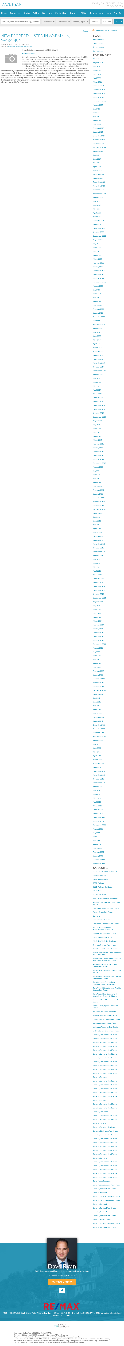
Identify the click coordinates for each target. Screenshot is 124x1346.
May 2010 (97, 798)
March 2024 (97, 170)
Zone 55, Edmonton (100, 1158)
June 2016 (97, 521)
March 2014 (97, 621)
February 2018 (98, 444)
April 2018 (97, 436)
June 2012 (97, 702)
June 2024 (97, 159)
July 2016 (96, 517)
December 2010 (99, 771)
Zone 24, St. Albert (100, 1123)
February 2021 (98, 309)
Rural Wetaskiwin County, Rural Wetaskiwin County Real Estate (105, 995)
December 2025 (99, 90)
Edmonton (97, 916)
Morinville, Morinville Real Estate (105, 941)
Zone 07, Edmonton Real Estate (105, 1058)
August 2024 (98, 151)
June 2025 (97, 113)
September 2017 (99, 463)
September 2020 (99, 324)
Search (119, 22)
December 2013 (99, 632)
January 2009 (98, 856)
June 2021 (97, 294)
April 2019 (97, 390)
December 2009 (99, 817)
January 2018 (98, 448)
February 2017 (98, 490)
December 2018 (99, 405)
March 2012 (97, 713)
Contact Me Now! (62, 1282)
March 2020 (97, 348)
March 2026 (97, 82)
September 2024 (99, 147)
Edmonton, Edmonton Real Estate (106, 924)
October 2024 (98, 143)
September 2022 (99, 236)
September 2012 (99, 690)
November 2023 (99, 186)
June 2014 (97, 609)
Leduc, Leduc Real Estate (102, 937)
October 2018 (98, 413)
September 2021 (99, 282)
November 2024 (99, 140)
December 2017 (99, 452)
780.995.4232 (66, 1315)
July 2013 (96, 652)
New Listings (98, 43)
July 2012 (96, 698)
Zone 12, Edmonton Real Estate (105, 1069)
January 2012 (98, 721)
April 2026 (97, 78)
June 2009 (97, 837)
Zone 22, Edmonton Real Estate (105, 1115)
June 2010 (97, 794)
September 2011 (99, 736)
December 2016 (99, 498)
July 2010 (96, 790)
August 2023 (98, 197)
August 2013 (98, 648)
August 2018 (98, 421)
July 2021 (96, 290)
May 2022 (97, 251)
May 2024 (97, 163)
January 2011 (98, 767)
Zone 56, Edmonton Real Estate (105, 1166)
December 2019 (99, 359)
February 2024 (98, 174)
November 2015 (99, 544)
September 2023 (99, 194)
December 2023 (99, 182)
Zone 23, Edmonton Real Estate (105, 1119)
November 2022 (99, 228)
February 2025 (98, 128)
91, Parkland (97, 891)
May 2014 (97, 613)
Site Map (118, 13)
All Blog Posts (98, 39)
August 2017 (98, 467)
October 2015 (98, 548)
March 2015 (97, 575)
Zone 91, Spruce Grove (102, 1219)
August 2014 (98, 602)
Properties (15, 13)
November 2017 (99, 455)
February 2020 (98, 351)
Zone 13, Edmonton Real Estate (105, 1073)
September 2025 (99, 101)
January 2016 (98, 540)
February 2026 (98, 86)
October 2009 (98, 821)
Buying (26, 13)
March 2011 (97, 760)
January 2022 (98, 267)
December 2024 (99, 136)
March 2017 (97, 486)
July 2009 (96, 833)
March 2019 (97, 394)
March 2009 (97, 848)
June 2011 (97, 748)
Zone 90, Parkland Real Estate (104, 1208)
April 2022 (97, 255)
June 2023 (97, 205)
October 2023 (98, 190)
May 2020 (97, 340)
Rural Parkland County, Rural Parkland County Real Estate (107, 977)
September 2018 (99, 417)
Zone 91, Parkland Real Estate (104, 1216)
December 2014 (99, 586)
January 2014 (98, 629)
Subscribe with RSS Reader (105, 30)
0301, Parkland (98, 883)
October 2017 (98, 459)
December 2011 (99, 725)
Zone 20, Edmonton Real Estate (105, 1104)
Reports (73, 13)
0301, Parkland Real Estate (103, 887)
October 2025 (98, 97)
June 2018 (97, 428)
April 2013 (97, 663)
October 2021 (98, 278)
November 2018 (99, 409)
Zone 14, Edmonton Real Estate (105, 1081)
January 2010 (98, 813)
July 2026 (96, 66)
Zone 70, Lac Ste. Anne (102, 1181)
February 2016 (98, 536)
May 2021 (97, 297)
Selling (36, 13)
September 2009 (99, 825)
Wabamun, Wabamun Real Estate (105, 1027)
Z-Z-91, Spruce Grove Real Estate (106, 1031)
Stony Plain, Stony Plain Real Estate (106, 1019)
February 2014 (98, 625)
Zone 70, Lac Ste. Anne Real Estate (106, 1185)
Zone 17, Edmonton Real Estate (105, 1092)
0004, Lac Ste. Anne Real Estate (105, 871)
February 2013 (98, 671)
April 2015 (97, 571)
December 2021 (99, 271)
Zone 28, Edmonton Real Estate (105, 1139)
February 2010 (98, 810)
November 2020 (99, 317)
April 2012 (97, 709)
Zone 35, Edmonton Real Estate (105, 1150)
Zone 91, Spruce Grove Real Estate (106, 1223)
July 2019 (96, 378)
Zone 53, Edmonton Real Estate (105, 1154)
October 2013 (98, 640)
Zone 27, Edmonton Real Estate (105, 1135)
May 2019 (97, 386)
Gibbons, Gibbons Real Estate (104, 933)
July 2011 (96, 744)
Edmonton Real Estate (101, 920)
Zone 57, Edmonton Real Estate (105, 1169)
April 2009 (97, 844)
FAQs (83, 13)
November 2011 (99, 729)
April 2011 (97, 756)
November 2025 (99, 93)
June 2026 (97, 70)
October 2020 (98, 321)
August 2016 (98, 513)
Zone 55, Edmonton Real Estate (105, 1162)
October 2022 (98, 232)
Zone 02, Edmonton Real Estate (105, 1038)
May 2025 (97, 117)
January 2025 (98, 132)
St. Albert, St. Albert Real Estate (105, 1012)
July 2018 (96, 425)
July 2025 (96, 109)
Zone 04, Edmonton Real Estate (105, 1046)
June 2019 (97, 382)
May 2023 (97, 209)
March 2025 (97, 124)
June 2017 (97, 475)
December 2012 (99, 679)
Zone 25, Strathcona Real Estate (105, 1131)
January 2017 (98, 494)
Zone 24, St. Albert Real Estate (104, 1127)
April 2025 (97, 120)
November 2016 (99, 502)
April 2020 (97, 344)
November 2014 (99, 590)
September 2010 (99, 783)
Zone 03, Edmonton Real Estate (105, 1042)
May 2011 (97, 752)
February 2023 (98, 220)
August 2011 (98, 740)
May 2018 (97, 432)
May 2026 (97, 74)
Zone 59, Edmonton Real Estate (105, 1177)
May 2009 (97, 840)
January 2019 (98, 401)
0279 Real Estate (99, 875)
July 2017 (96, 471)
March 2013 (97, 667)
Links (108, 13)
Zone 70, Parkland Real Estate (104, 1189)
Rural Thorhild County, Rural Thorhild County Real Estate (107, 989)
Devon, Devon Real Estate (103, 912)
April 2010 (97, 802)
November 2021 (99, 274)
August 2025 (98, 105)
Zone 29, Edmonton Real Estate (105, 1142)
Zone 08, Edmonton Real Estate (105, 1062)
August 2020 (98, 328)
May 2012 (97, 706)
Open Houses (98, 47)
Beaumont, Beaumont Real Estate (106, 908)
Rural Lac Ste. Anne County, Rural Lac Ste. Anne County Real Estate (107, 959)
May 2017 (97, 478)
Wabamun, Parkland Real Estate (105, 1023)
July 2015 (96, 559)
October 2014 (98, 594)
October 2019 (98, 367)
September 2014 (99, 598)
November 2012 (99, 683)
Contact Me (60, 13)
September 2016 (99, 509)
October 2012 (98, 686)
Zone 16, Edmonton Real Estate (105, 1089)
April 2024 (97, 167)
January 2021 (98, 313)
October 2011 (98, 733)
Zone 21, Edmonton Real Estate (105, 1108)
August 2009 (98, 829)
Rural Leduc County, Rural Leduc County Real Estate (105, 965)
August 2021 (98, 286)
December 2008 (99, 860)
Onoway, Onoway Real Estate (104, 945)
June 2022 (97, 247)
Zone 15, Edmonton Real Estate (105, 1085)
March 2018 (97, 440)
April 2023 (97, 213)
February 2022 (98, 263)
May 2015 (97, 567)
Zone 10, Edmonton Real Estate (105, 1065)
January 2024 (98, 178)
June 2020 (97, 336)
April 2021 (97, 301)
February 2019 (98, 398)
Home (4, 13)
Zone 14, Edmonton (100, 1077)
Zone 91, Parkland (100, 1212)
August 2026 (98, 63)
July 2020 (96, 332)
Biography (47, 13)
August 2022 (98, 240)
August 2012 (98, 694)
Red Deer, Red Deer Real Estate (105, 949)
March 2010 (97, 806)
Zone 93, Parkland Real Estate (104, 1227)
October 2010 (98, 779)
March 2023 (97, 217)
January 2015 (98, 582)
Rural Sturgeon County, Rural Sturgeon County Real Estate (104, 983)
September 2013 (99, 644)
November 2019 (99, 363)
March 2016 (97, 532)
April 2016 (97, 529)
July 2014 (96, 606)
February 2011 (98, 763)
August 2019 (98, 375)
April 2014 (97, 617)
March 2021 (97, 305)
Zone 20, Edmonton (100, 1100)
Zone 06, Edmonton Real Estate (105, 1054)
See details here (28, 53)
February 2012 (98, 717)
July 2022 (96, 244)
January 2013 (98, 675)
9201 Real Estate (99, 895)
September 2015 (99, 552)
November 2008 (99, 864)
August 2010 (98, 787)
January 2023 (98, 224)
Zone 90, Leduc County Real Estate (106, 1200)
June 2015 (97, 563)
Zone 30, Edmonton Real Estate (105, 1146)
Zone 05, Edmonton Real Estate (105, 1050)
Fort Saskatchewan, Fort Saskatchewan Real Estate (103, 928)
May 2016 (97, 525)
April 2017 (97, 482)
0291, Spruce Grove (100, 879)
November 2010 (99, 775)
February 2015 (98, 579)
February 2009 (98, 852)
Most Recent (98, 59)
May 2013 (97, 659)
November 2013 (99, 636)
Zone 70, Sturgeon (100, 1192)
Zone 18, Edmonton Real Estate (105, 1096)
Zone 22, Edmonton (100, 1112)
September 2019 (99, 371)
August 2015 (98, 555)
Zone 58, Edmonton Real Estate (105, 1173)
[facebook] (62, 1290)
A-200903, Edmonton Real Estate (105, 898)
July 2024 (96, 155)
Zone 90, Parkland (100, 1204)
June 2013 (97, 656)
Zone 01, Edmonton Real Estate (105, 1035)
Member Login (96, 13)
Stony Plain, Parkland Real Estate (105, 1015)
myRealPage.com (62, 1326)
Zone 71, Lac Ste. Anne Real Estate (106, 1196)
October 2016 (98, 505)
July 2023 (96, 201)
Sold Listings (98, 51)
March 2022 (97, 259)
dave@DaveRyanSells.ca (111, 1313)
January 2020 (98, 355)
